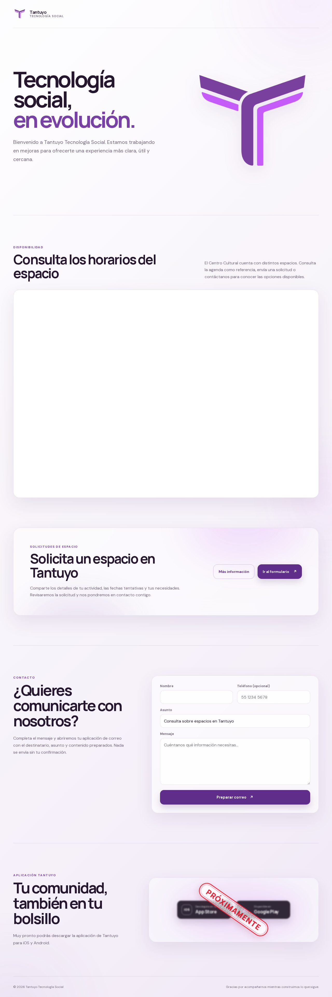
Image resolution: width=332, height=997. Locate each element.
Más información (234, 571)
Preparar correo (235, 797)
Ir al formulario (280, 571)
